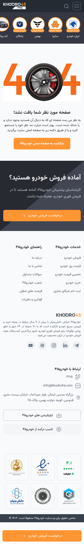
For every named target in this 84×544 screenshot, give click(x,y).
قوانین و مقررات (31, 299)
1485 (69, 376)
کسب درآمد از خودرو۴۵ (38, 429)
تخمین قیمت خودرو (68, 274)
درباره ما (37, 257)
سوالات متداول (32, 274)
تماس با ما (35, 266)
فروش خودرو (72, 257)
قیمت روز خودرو (70, 266)
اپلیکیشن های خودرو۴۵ (37, 415)
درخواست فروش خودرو (45, 536)
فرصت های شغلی (30, 291)
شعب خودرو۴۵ (32, 282)
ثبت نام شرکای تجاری (67, 291)
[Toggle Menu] (77, 6)
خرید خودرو (73, 282)
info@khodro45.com (58, 385)
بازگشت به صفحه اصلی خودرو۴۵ (42, 143)
